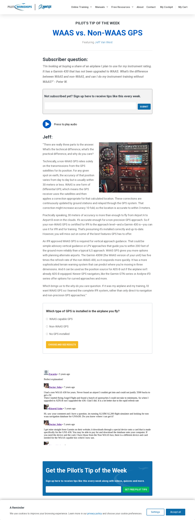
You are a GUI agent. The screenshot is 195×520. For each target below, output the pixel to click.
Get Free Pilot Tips (136, 489)
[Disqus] (97, 407)
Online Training (80, 7)
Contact (151, 7)
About (140, 7)
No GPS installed (59, 334)
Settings (155, 512)
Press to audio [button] (65, 124)
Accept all (175, 512)
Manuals (100, 7)
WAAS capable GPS (61, 319)
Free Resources (120, 7)
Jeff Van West (104, 42)
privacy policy (94, 513)
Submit (144, 106)
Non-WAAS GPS (59, 326)
